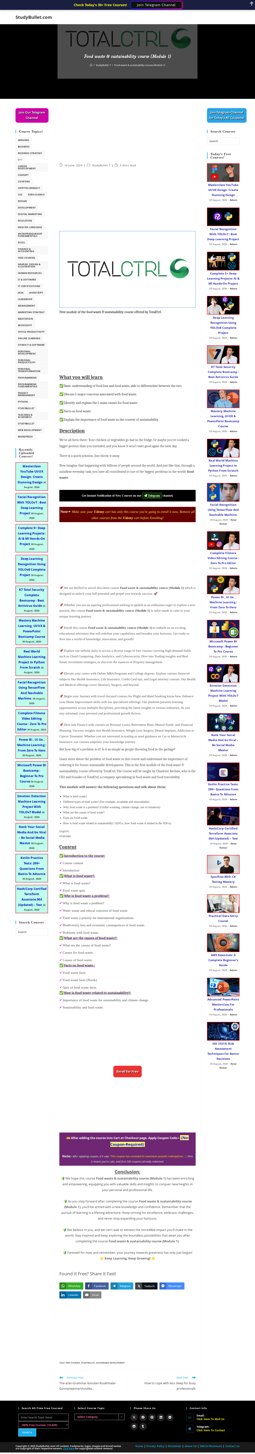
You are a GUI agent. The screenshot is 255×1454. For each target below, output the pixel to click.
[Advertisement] (127, 136)
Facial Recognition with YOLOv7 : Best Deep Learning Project (223, 234)
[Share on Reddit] (134, 1426)
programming (27, 377)
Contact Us (232, 1446)
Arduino (23, 140)
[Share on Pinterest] (152, 1417)
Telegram (153, 495)
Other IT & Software (31, 344)
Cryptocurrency (29, 188)
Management (26, 305)
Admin (233, 200)
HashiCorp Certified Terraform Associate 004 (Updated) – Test (223, 833)
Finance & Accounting (26, 250)
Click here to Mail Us (211, 1419)
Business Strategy (30, 153)
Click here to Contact (211, 1430)
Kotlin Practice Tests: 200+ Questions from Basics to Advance (223, 789)
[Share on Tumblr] (143, 1426)
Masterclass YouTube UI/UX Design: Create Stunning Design (223, 190)
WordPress (25, 436)
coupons (24, 181)
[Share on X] (134, 1417)
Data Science (36, 194)
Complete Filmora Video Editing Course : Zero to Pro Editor (223, 558)
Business (23, 146)
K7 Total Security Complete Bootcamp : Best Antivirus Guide (223, 372)
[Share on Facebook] (143, 1417)
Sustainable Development (110, 1362)
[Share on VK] (170, 1417)
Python (23, 401)
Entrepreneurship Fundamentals (30, 235)
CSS (20, 194)
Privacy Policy (155, 1446)
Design (22, 201)
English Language (30, 227)
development (27, 207)
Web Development (30, 430)
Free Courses (73, 1362)
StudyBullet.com (33, 17)
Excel (21, 242)
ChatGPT (23, 175)
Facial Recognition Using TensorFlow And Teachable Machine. (223, 510)
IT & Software (27, 279)
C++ (20, 159)
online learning (29, 338)
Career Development (27, 167)
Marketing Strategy (31, 312)
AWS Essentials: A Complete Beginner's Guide (223, 960)
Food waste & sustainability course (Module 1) (139, 65)
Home (139, 1446)
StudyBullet (88, 1362)
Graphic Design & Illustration (29, 265)
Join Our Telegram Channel (32, 115)
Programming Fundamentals (28, 385)
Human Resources (30, 273)
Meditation (25, 318)
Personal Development (27, 352)
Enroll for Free (127, 1071)
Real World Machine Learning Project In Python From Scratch (223, 465)
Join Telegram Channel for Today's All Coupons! (226, 115)
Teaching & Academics (25, 416)
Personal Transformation (29, 370)
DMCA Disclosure (211, 1446)
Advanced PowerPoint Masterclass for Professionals (223, 1004)
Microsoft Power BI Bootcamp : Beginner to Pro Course (223, 646)
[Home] (91, 65)
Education (25, 220)
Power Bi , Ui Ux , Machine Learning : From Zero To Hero (31, 745)
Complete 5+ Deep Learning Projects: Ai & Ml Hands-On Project (223, 278)
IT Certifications (29, 286)
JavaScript (36, 292)
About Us (191, 1446)
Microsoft (25, 325)
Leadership (25, 299)
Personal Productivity (26, 361)
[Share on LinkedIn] (161, 1417)
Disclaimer (174, 1446)
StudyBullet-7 (101, 165)
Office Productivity (31, 331)
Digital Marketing (30, 214)
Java (21, 292)
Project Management (26, 394)
